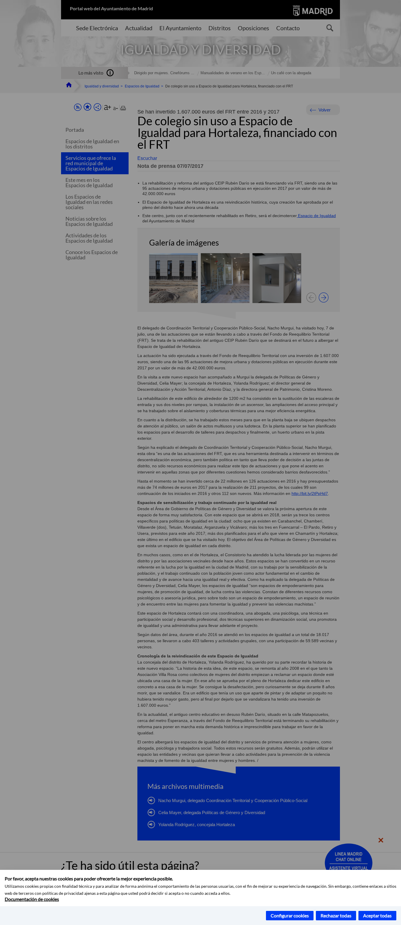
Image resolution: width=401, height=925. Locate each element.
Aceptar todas (377, 915)
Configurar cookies (290, 915)
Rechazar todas (336, 915)
